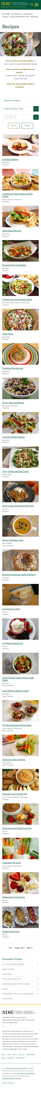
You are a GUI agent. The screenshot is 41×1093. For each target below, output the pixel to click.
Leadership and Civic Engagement (18, 994)
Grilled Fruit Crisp (10, 931)
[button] (32, 4)
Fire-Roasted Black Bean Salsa (17, 725)
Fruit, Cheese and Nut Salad (15, 471)
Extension (16, 14)
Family (5, 989)
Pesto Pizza (7, 334)
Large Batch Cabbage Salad (15, 691)
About (4, 1054)
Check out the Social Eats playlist (19, 61)
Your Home (7, 999)
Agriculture (8, 969)
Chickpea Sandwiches (12, 368)
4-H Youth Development (13, 964)
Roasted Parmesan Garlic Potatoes (19, 574)
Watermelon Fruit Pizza (13, 897)
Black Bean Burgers (11, 231)
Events (14, 1054)
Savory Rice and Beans (13, 402)
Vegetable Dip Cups (11, 862)
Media (3, 1058)
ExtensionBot (20, 1058)
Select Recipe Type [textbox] (13, 109)
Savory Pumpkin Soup (13, 540)
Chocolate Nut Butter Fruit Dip (16, 828)
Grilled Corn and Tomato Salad (17, 299)
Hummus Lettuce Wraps (13, 759)
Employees (10, 1058)
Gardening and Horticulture (16, 984)
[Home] (15, 5)
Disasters (7, 974)
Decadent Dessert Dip (12, 643)
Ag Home (6, 14)
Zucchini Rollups (10, 159)
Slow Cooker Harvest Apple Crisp (18, 506)
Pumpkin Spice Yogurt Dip (14, 794)
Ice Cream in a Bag (11, 609)
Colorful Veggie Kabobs (13, 437)
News (9, 1054)
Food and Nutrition (19, 17)
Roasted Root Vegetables (14, 265)
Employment (30, 1054)
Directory (21, 1054)
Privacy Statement (8, 1083)
